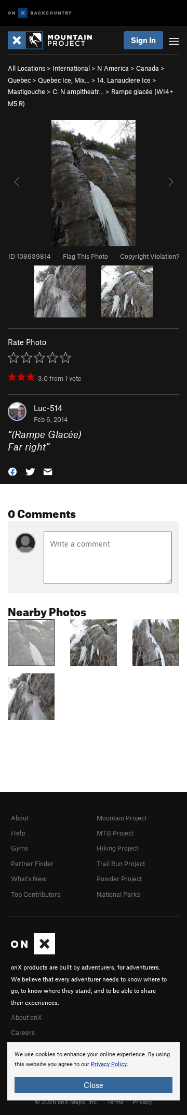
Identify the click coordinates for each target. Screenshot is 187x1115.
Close (93, 1085)
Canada (147, 68)
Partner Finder (32, 863)
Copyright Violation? (149, 256)
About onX (26, 1017)
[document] (93, 1071)
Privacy (142, 1101)
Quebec (19, 80)
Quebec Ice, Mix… (64, 80)
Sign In (143, 40)
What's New (29, 878)
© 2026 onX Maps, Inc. (66, 1101)
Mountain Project (121, 818)
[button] (12, 471)
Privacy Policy (109, 1064)
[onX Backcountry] (39, 13)
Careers (23, 1032)
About (20, 818)
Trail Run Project (121, 863)
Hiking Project (117, 848)
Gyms (19, 848)
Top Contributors (35, 894)
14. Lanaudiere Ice (124, 80)
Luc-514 (48, 408)
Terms (115, 1101)
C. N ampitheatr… (78, 91)
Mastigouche (26, 91)
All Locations (26, 68)
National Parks (118, 894)
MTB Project (115, 833)
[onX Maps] (33, 952)
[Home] (55, 40)
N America (113, 68)
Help (18, 833)
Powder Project (119, 878)
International (71, 68)
